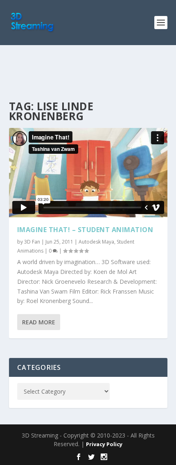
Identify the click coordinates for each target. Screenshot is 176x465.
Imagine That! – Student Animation (85, 229)
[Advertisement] (92, 72)
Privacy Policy (104, 444)
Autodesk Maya (96, 241)
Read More (38, 322)
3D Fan (32, 241)
